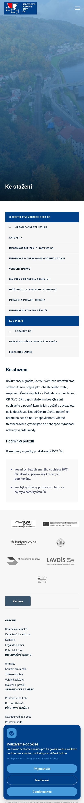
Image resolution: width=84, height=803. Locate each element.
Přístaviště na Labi (16, 698)
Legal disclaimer (14, 645)
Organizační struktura (17, 634)
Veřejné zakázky (14, 679)
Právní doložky (14, 650)
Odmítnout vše (42, 791)
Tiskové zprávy (14, 674)
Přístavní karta (13, 722)
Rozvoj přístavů (14, 703)
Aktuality (10, 663)
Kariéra (18, 601)
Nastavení (42, 780)
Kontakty (10, 639)
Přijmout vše (42, 768)
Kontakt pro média (16, 669)
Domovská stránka (16, 629)
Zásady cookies (14, 759)
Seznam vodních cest (18, 716)
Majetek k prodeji (15, 685)
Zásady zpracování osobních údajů (41, 759)
